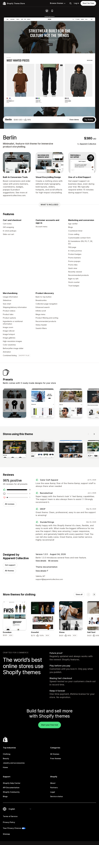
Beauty (6, 758)
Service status (56, 796)
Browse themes (56, 3)
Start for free (88, 3)
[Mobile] (52, 11)
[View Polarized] (70, 403)
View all (79, 594)
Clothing (6, 754)
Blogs (5, 796)
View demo (74, 120)
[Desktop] (47, 11)
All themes (9, 571)
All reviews (9, 504)
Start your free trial (49, 725)
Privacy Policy (9, 822)
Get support (10, 565)
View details (41, 561)
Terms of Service (10, 816)
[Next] (94, 434)
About (52, 783)
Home (5, 767)
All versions (53, 561)
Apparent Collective (88, 144)
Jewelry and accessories (14, 763)
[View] (14, 449)
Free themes (55, 758)
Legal (52, 792)
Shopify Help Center (11, 783)
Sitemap (6, 834)
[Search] (70, 3)
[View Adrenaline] (42, 403)
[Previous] (88, 434)
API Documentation (11, 788)
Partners (54, 788)
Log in (76, 3)
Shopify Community (11, 792)
